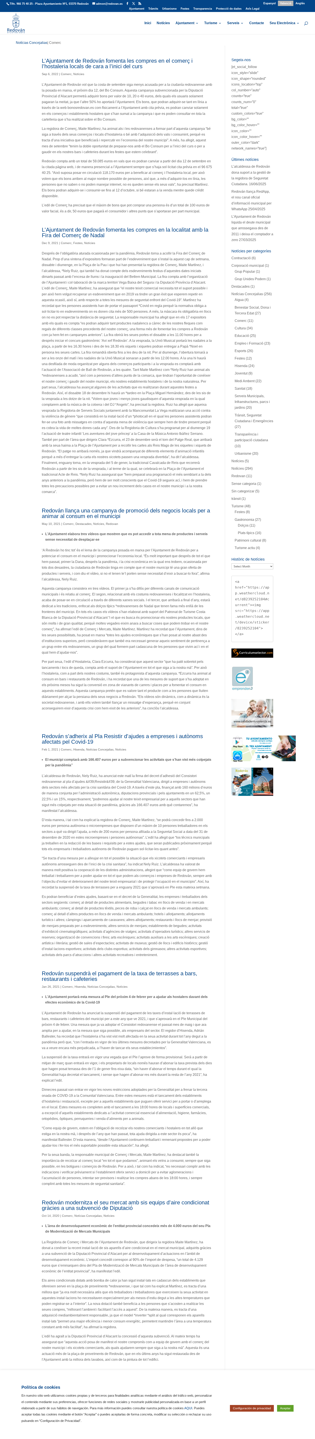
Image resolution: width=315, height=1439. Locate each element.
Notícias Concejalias (100, 749)
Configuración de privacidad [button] (252, 1408)
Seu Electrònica (282, 23)
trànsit (236, 498)
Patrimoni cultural (248, 540)
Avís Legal (253, 8)
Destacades (83, 524)
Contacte (256, 23)
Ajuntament (136, 8)
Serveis (233, 23)
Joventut (241, 373)
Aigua (239, 300)
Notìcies (78, 74)
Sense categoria (243, 484)
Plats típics (246, 533)
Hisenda (78, 749)
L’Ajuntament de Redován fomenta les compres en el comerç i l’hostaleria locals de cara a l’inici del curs (117, 64)
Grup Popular (245, 271)
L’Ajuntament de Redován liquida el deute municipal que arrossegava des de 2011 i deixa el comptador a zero (252, 228)
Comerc (66, 74)
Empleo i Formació (249, 343)
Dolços (243, 525)
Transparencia (202, 8)
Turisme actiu (245, 548)
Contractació (241, 258)
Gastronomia (244, 519)
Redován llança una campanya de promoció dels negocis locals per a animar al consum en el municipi (126, 513)
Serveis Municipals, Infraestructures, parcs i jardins (252, 401)
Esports (240, 351)
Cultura (240, 328)
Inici (147, 23)
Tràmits (153, 8)
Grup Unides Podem (250, 279)
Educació (242, 336)
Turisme (210, 23)
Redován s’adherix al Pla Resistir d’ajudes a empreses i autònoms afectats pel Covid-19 (122, 739)
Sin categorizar (242, 491)
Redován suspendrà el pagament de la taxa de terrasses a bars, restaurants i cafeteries (119, 976)
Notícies (163, 23)
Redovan (112, 524)
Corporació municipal (247, 265)
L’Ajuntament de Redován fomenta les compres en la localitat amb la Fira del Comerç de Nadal (125, 232)
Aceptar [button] (285, 1408)
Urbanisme (169, 8)
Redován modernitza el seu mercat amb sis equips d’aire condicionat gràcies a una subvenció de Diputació (125, 1205)
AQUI (188, 1408)
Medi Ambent (245, 381)
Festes (185, 8)
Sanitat (240, 388)
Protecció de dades (229, 8)
